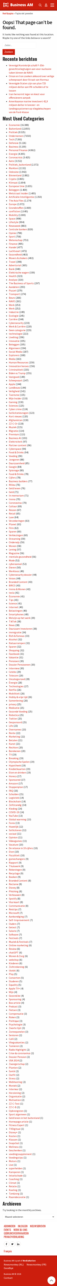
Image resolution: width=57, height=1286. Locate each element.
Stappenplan (16, 787)
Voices (12, 578)
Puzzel (12, 290)
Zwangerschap (17, 1064)
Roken (12, 1017)
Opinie (12, 233)
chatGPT (14, 952)
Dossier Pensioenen (19, 664)
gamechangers (17, 858)
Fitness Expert (17, 1125)
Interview (14, 668)
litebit (12, 970)
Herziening (15, 1092)
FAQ (11, 790)
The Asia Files (16, 200)
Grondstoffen (16, 207)
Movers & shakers (18, 258)
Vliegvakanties (17, 1042)
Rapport (13, 862)
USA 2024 (14, 1060)
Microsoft (14, 912)
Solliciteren (15, 830)
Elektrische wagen (19, 272)
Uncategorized (17, 679)
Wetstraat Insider (18, 193)
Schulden (14, 794)
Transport (14, 294)
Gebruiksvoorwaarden (16, 1233)
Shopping (14, 650)
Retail (12, 513)
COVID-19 (14, 812)
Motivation (15, 1100)
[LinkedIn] (18, 1243)
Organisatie (15, 1096)
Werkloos (14, 571)
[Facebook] (6, 1243)
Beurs (12, 297)
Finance (13, 243)
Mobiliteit (14, 693)
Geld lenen (14, 488)
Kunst (12, 743)
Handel (13, 247)
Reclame (13, 884)
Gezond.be (14, 995)
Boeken (13, 876)
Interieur (14, 1089)
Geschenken (15, 1150)
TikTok (12, 621)
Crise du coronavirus (19, 1053)
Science (13, 603)
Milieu (12, 484)
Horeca (13, 776)
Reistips (13, 909)
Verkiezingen (16, 535)
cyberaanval (15, 564)
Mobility (13, 215)
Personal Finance (18, 150)
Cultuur (13, 506)
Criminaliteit (16, 369)
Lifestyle (13, 222)
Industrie (14, 312)
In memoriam (16, 495)
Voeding (13, 456)
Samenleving (16, 700)
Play (11, 974)
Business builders (18, 481)
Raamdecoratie (17, 1197)
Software (13, 934)
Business (13, 146)
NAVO (12, 301)
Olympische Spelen (19, 761)
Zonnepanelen (17, 1031)
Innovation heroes (19, 366)
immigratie (15, 632)
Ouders (12, 923)
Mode (12, 560)
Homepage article (18, 1121)
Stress (12, 1078)
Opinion (13, 837)
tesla (11, 592)
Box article (15, 1002)
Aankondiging (16, 916)
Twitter (13, 718)
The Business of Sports (21, 283)
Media (12, 358)
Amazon (13, 783)
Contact (8, 1277)
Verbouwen (15, 894)
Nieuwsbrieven (38, 1226)
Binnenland (15, 175)
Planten (13, 1067)
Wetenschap (15, 240)
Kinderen (14, 963)
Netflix (12, 689)
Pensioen (14, 661)
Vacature (13, 844)
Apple (12, 384)
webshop (14, 959)
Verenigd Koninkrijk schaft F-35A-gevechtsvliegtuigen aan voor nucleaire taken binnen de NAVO (30, 69)
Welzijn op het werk (19, 617)
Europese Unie (16, 186)
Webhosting (15, 1082)
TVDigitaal (14, 1128)
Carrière (13, 319)
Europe (13, 204)
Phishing (14, 891)
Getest (12, 927)
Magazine (14, 553)
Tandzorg (14, 1193)
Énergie (13, 682)
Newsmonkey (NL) (14, 1264)
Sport (12, 236)
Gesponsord (15, 722)
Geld (11, 492)
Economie (14, 125)
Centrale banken (18, 229)
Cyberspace (15, 448)
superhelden (15, 1168)
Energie (13, 153)
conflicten (14, 211)
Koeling (13, 1190)
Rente (12, 733)
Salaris (12, 930)
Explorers (14, 355)
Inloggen (23, 1226)
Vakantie (13, 657)
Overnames (15, 729)
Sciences (13, 405)
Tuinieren (14, 1046)
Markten (13, 168)
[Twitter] (12, 1243)
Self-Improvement (19, 920)
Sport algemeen (17, 1114)
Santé (12, 1071)
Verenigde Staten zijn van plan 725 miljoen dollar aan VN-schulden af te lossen (28, 87)
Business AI (15, 438)
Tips (11, 599)
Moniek (13, 1085)
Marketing (14, 736)
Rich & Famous (17, 635)
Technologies (16, 686)
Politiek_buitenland (20, 164)
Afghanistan (15, 420)
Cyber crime (15, 409)
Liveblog (13, 337)
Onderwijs (14, 542)
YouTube (13, 815)
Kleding (13, 808)
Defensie (13, 143)
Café (11, 1038)
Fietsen (13, 1010)
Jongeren (14, 459)
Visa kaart (14, 902)
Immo (12, 499)
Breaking (14, 758)
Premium (14, 434)
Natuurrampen (17, 643)
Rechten (13, 747)
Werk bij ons (20, 1230)
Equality (13, 984)
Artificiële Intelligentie (21, 196)
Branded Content (18, 582)
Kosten (13, 1136)
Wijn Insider (15, 398)
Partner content (18, 445)
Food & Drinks (16, 452)
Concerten (14, 977)
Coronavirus (15, 502)
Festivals (14, 938)
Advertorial (15, 265)
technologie (15, 333)
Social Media (15, 351)
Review (12, 948)
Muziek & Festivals (19, 941)
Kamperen (14, 1172)
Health (12, 276)
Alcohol (13, 639)
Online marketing (18, 945)
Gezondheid (15, 254)
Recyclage (14, 873)
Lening (12, 549)
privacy (12, 704)
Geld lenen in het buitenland (24, 1117)
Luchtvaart (15, 251)
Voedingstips (16, 1157)
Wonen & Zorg (16, 956)
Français (8, 1251)
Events (7, 1230)
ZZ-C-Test (14, 1103)
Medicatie (14, 707)
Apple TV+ (14, 988)
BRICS (12, 585)
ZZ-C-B (12, 1107)
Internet (13, 607)
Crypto (12, 178)
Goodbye (8, 1268)
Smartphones (16, 614)
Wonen (12, 546)
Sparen (12, 531)
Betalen (13, 740)
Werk (11, 305)
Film (11, 528)
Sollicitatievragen (18, 412)
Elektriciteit (15, 441)
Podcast (13, 1006)
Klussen (13, 1139)
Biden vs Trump (17, 373)
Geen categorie (17, 330)
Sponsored (14, 779)
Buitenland (15, 128)
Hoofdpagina (8, 13)
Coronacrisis (15, 157)
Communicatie (17, 905)
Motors (13, 1161)
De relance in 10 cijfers (21, 848)
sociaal (12, 833)
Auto (11, 160)
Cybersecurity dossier (20, 574)
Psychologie (15, 1024)
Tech (11, 139)
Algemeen (14, 348)
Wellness (14, 1146)
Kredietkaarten (17, 769)
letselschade (16, 1175)
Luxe (11, 517)
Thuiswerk (14, 866)
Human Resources (18, 362)
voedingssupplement (20, 1154)
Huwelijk (13, 826)
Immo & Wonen (17, 589)
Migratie (13, 430)
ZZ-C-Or (13, 423)
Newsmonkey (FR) (36, 1264)
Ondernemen (16, 135)
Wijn (11, 992)
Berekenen (15, 751)
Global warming (17, 819)
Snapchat (14, 1143)
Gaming (13, 402)
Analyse (13, 279)
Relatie (13, 1186)
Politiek (13, 132)
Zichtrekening (16, 966)
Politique (14, 1021)
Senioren (14, 1035)
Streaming (14, 538)
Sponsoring (15, 999)
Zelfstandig (15, 805)
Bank (11, 269)
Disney (12, 887)
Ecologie (13, 315)
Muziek (12, 427)
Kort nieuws (15, 416)
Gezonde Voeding (18, 711)
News (12, 625)
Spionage (14, 470)
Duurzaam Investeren (20, 628)
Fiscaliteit (14, 855)
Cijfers (12, 477)
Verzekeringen (17, 520)
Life (11, 725)
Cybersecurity (16, 323)
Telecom (13, 675)
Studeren (14, 981)
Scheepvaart (15, 380)
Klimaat (13, 182)
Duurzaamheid (17, 463)
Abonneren (9, 1226)
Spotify (13, 898)
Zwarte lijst (15, 1028)
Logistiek (14, 797)
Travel (12, 261)
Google (13, 466)
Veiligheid (14, 391)
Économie (14, 596)
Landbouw (14, 387)
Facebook (14, 653)
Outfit (12, 1074)
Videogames (15, 841)
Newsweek (14, 225)
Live (11, 1164)
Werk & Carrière (17, 326)
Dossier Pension (17, 1056)
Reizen (12, 510)
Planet (12, 524)
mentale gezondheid (20, 556)
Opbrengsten (16, 1110)
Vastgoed (14, 376)
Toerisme (14, 394)
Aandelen (14, 287)
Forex (12, 823)
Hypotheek (15, 765)
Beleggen (14, 189)
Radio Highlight (17, 1049)
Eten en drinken (17, 772)
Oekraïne (14, 171)
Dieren (12, 567)
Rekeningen (15, 869)
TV (10, 754)
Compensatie (16, 1013)
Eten (11, 851)
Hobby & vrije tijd (18, 697)
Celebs (12, 671)
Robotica (14, 715)
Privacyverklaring (14, 1237)
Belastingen (15, 610)
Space (12, 218)
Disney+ (13, 1132)
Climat (12, 1182)
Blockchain (15, 801)
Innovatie (14, 340)
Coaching (14, 1179)
